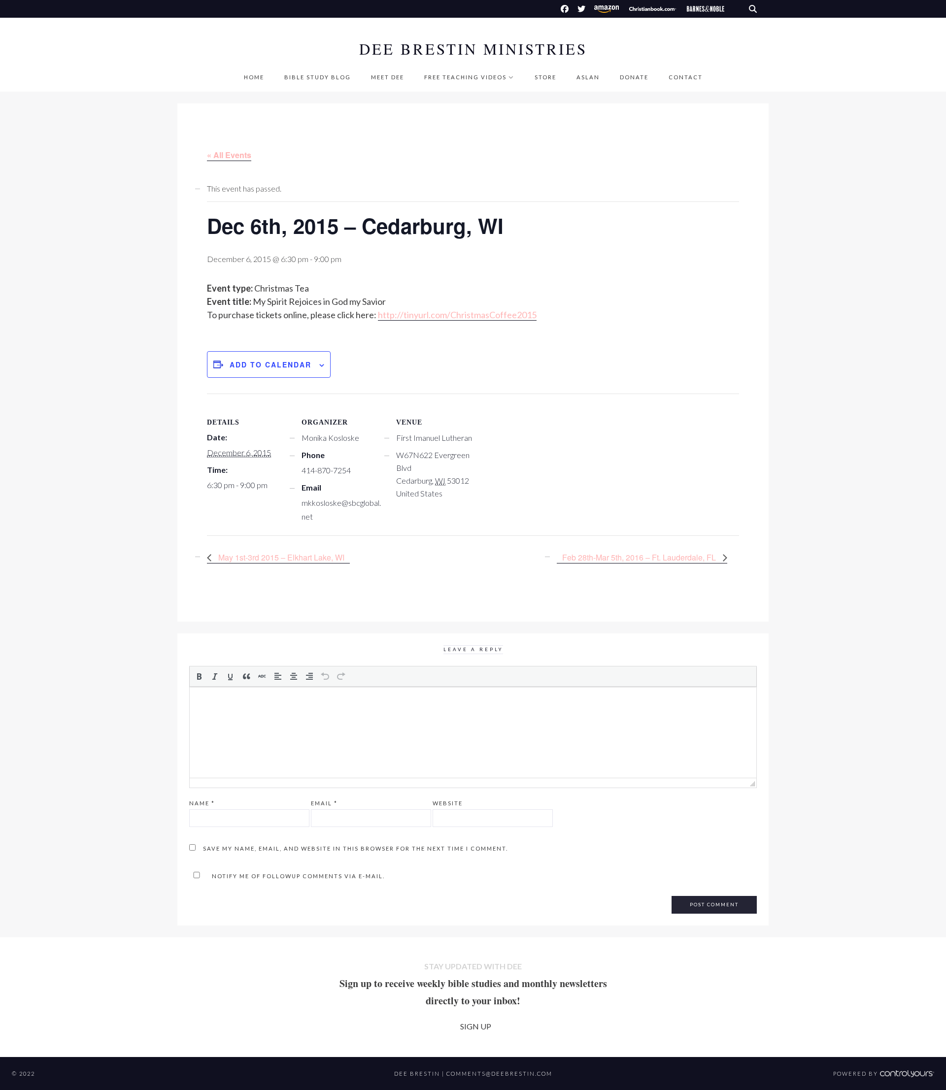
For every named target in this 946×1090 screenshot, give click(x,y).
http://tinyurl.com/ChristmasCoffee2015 (457, 314)
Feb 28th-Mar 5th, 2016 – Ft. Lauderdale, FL (640, 557)
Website (448, 803)
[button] (199, 676)
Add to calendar (270, 364)
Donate (634, 77)
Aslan (588, 77)
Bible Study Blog (317, 77)
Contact (686, 77)
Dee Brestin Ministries (473, 49)
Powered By (856, 1073)
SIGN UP (475, 1026)
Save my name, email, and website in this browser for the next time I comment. (355, 848)
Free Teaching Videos (465, 77)
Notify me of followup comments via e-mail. (297, 876)
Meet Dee (387, 77)
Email (324, 803)
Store (545, 77)
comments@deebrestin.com (499, 1073)
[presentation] (199, 676)
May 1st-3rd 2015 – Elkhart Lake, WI (280, 557)
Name (202, 803)
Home (254, 77)
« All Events (229, 155)
